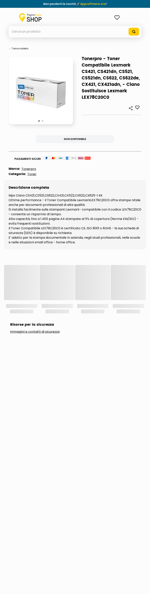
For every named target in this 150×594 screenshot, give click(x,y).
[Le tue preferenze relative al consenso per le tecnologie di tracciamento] (143, 587)
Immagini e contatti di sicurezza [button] (35, 331)
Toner (32, 174)
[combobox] (75, 31)
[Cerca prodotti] (134, 32)
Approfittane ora (93, 4)
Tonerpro (28, 169)
